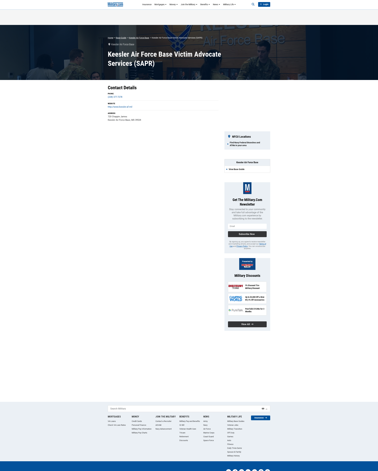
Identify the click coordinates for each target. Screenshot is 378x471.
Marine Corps (208, 433)
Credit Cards (137, 421)
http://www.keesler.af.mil (120, 107)
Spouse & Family (234, 452)
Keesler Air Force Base (139, 38)
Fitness (230, 444)
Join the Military (188, 4)
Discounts (183, 440)
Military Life (228, 4)
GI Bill (181, 425)
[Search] (253, 4)
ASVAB (158, 425)
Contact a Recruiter (163, 421)
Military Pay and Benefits (189, 421)
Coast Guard (208, 436)
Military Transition (234, 429)
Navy (205, 425)
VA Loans (112, 421)
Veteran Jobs (232, 425)
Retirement (184, 436)
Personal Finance (139, 425)
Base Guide (121, 38)
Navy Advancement (163, 429)
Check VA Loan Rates (117, 425)
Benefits (204, 4)
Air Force (207, 429)
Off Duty (230, 433)
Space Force (208, 440)
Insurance (146, 4)
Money (173, 4)
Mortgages (159, 4)
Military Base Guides (235, 421)
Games (230, 436)
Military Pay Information (141, 429)
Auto (229, 440)
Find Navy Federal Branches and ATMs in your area (245, 143)
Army (205, 421)
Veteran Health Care (187, 429)
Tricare (182, 433)
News (215, 4)
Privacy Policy (242, 246)
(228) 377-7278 (115, 97)
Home (110, 38)
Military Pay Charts (139, 433)
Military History (233, 456)
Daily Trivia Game (234, 448)
